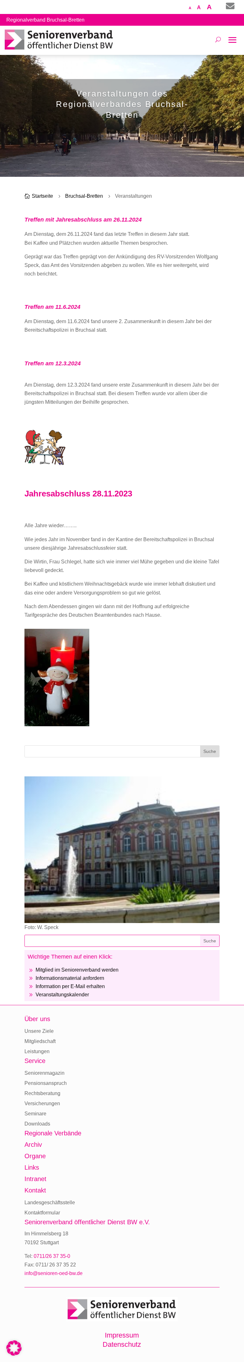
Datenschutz (122, 1344)
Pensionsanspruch (45, 1083)
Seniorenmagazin (44, 1073)
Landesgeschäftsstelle (49, 1202)
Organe (35, 1156)
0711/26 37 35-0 (52, 1256)
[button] (14, 1348)
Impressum (122, 1335)
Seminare (35, 1113)
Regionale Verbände (52, 1133)
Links (31, 1167)
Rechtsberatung (42, 1093)
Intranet (35, 1178)
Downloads (37, 1123)
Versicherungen (42, 1103)
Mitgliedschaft (40, 1041)
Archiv (33, 1144)
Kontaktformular (42, 1212)
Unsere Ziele (39, 1031)
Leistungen (37, 1051)
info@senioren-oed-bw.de (53, 1273)
